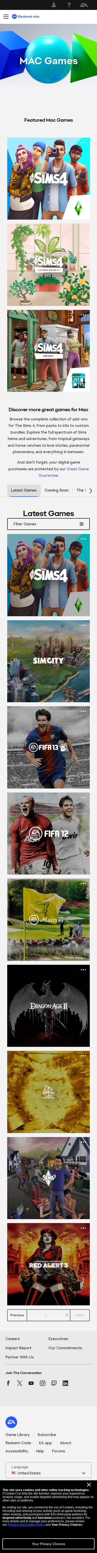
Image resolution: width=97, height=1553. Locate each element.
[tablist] (48, 491)
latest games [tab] (24, 490)
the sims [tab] (85, 490)
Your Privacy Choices (48, 1544)
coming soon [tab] (57, 490)
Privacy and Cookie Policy (26, 1524)
